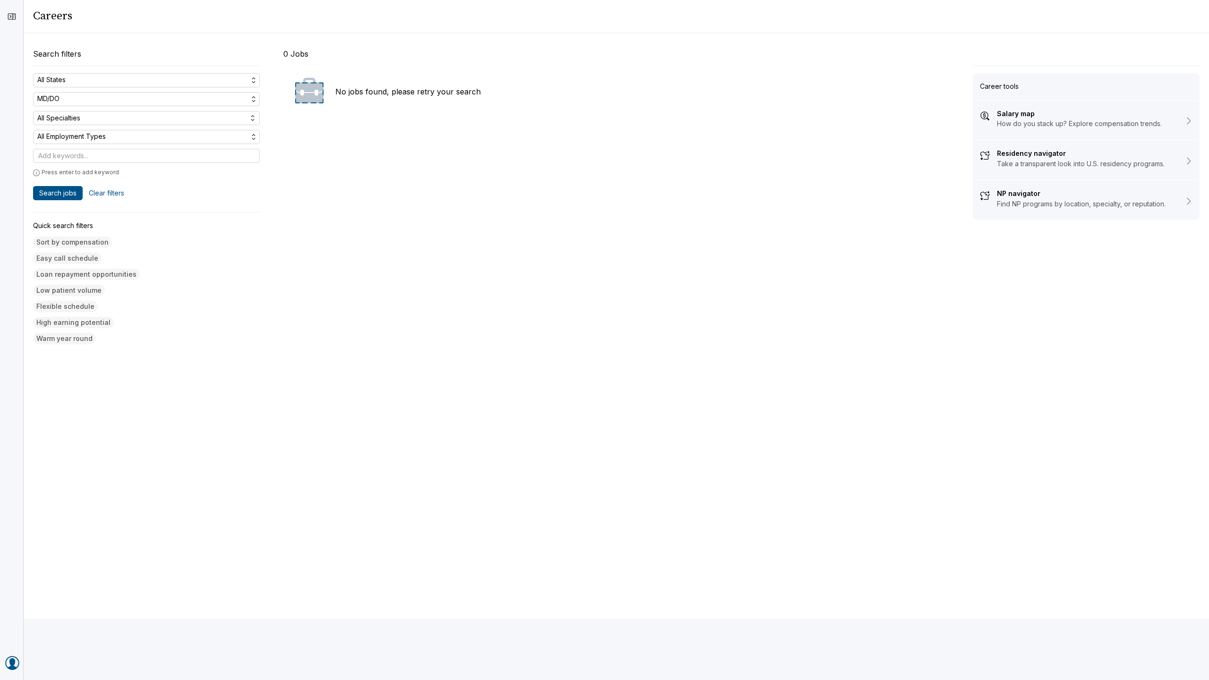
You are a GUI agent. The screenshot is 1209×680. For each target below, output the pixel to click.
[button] (72, 242)
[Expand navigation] (12, 16)
